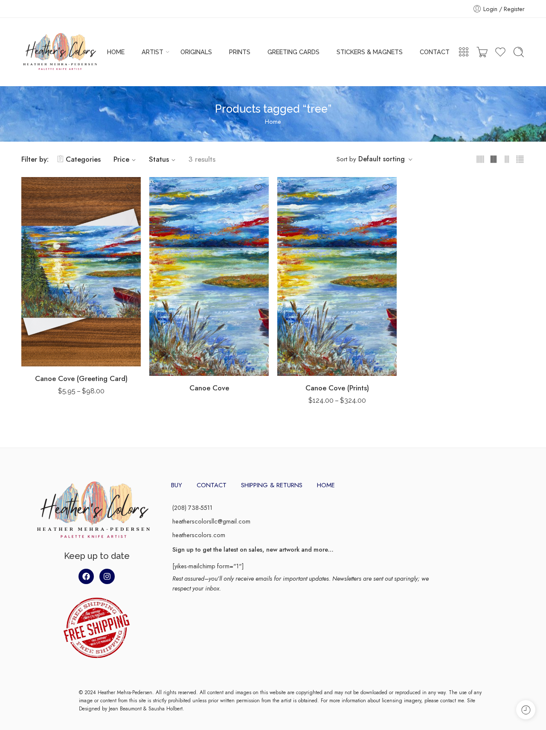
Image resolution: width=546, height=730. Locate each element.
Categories (83, 159)
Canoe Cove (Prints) (337, 388)
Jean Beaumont (125, 709)
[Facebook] (86, 576)
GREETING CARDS (293, 51)
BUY (176, 485)
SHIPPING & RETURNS (271, 485)
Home (273, 121)
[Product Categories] (464, 52)
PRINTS (239, 51)
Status (159, 159)
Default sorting (381, 159)
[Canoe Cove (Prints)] (337, 276)
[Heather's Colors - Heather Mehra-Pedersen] (60, 52)
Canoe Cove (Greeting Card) (81, 378)
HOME (116, 51)
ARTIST (152, 51)
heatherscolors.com (198, 534)
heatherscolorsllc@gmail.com (211, 521)
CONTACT (435, 51)
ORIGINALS (196, 51)
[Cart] (482, 52)
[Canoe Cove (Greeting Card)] (81, 271)
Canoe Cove (209, 388)
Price (121, 159)
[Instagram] (107, 576)
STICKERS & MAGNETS (370, 51)
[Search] (519, 52)
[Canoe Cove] (209, 276)
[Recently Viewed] (525, 709)
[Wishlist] (130, 187)
